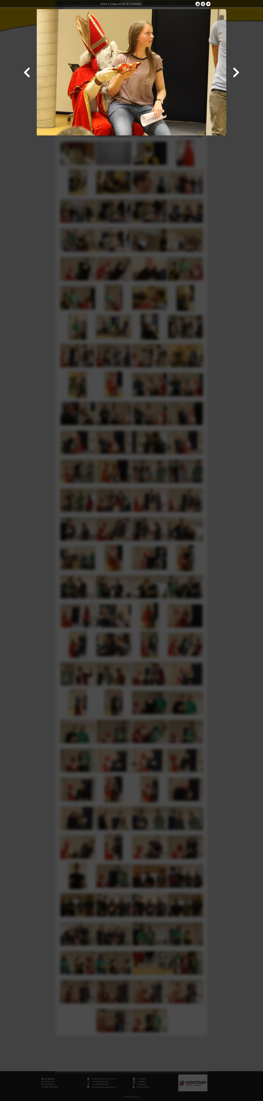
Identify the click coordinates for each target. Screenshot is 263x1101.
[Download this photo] (197, 4)
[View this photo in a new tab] (203, 4)
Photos (104, 3)
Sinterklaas (136, 3)
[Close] (208, 4)
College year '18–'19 (119, 3)
